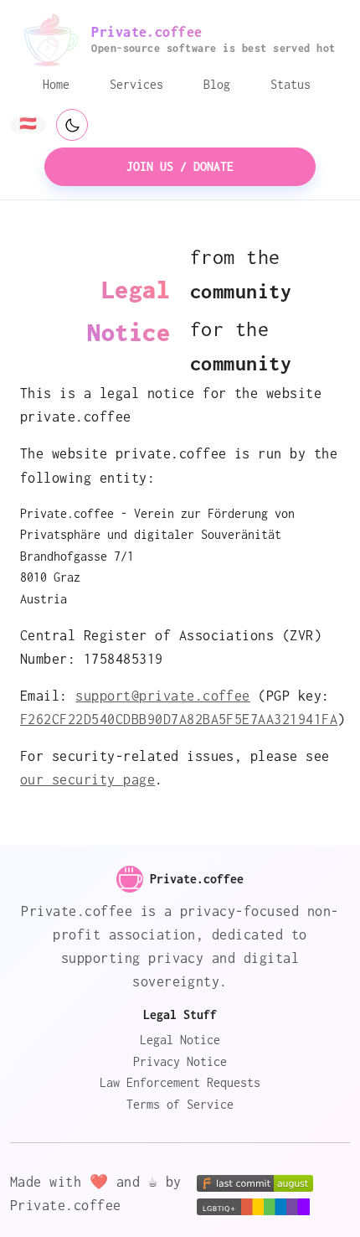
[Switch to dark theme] (72, 125)
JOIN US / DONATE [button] (180, 166)
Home (56, 84)
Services (136, 84)
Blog (216, 84)
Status (290, 84)
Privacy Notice (180, 1061)
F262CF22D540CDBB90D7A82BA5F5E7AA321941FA (178, 719)
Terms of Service (180, 1104)
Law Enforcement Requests (180, 1082)
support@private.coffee (162, 695)
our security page (87, 779)
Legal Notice (180, 1040)
